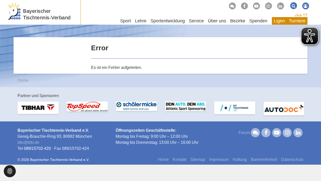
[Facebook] (244, 6)
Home (23, 80)
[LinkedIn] (280, 6)
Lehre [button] (140, 20)
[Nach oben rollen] (311, 167)
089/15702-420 (37, 148)
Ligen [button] (279, 20)
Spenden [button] (258, 20)
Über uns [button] (217, 20)
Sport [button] (125, 20)
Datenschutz (292, 159)
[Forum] (232, 6)
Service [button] (196, 20)
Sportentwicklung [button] (167, 20)
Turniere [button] (297, 20)
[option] (38, 111)
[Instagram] (268, 6)
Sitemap (197, 159)
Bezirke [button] (237, 20)
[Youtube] (256, 6)
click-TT (301, 15)
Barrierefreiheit (264, 159)
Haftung (240, 159)
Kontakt (179, 159)
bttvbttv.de (28, 142)
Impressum (219, 159)
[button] (9, 171)
